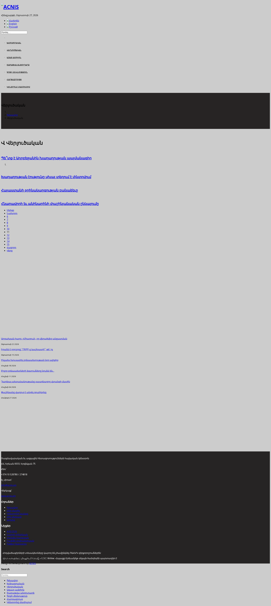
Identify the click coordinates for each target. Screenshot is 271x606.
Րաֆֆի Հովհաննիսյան (20, 540)
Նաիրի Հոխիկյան (17, 534)
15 (8, 244)
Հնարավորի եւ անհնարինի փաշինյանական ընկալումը (50, 203)
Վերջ (10, 250)
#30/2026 (12, 531)
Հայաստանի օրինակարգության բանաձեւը (39, 190)
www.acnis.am (8, 495)
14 (8, 241)
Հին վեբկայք (14, 516)
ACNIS (32, 563)
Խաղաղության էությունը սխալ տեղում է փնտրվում (46, 176)
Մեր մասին (13, 510)
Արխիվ (11, 519)
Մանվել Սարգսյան (18, 537)
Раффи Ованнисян (17, 543)
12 (8, 235)
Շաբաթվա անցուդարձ (18, 65)
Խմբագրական (14, 43)
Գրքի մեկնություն (17, 72)
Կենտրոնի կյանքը (17, 513)
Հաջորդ (11, 247)
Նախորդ (12, 213)
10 (8, 228)
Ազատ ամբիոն (14, 57)
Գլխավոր (12, 114)
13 (8, 238)
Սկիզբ (10, 210)
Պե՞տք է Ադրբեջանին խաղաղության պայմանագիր (46, 158)
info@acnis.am (8, 485)
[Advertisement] (81, 294)
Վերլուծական (14, 50)
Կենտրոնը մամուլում (18, 87)
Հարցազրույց (14, 79)
